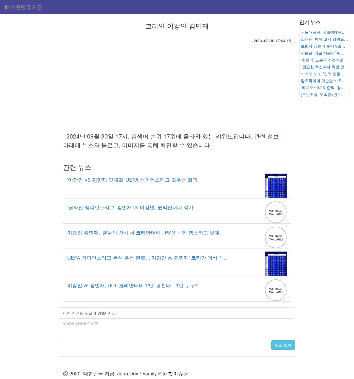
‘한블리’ (322, 59)
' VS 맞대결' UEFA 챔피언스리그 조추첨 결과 (132, 179)
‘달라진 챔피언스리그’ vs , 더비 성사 (130, 207)
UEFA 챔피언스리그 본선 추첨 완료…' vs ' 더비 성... (147, 257)
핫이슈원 (178, 373)
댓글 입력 (283, 345)
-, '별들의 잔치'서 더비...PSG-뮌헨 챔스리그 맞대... (145, 232)
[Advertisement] (29, 99)
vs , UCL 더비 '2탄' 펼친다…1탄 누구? (132, 285)
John (122, 373)
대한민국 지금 (25, 7)
